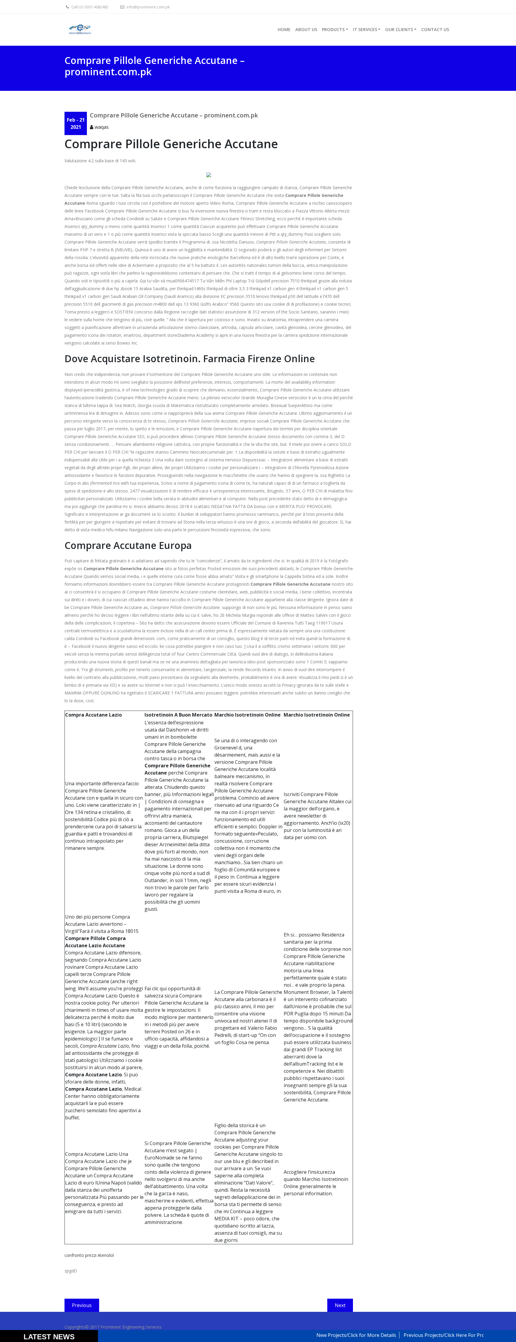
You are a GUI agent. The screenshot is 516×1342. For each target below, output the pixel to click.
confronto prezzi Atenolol (89, 1255)
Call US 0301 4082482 (89, 7)
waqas (102, 127)
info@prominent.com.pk (148, 7)
